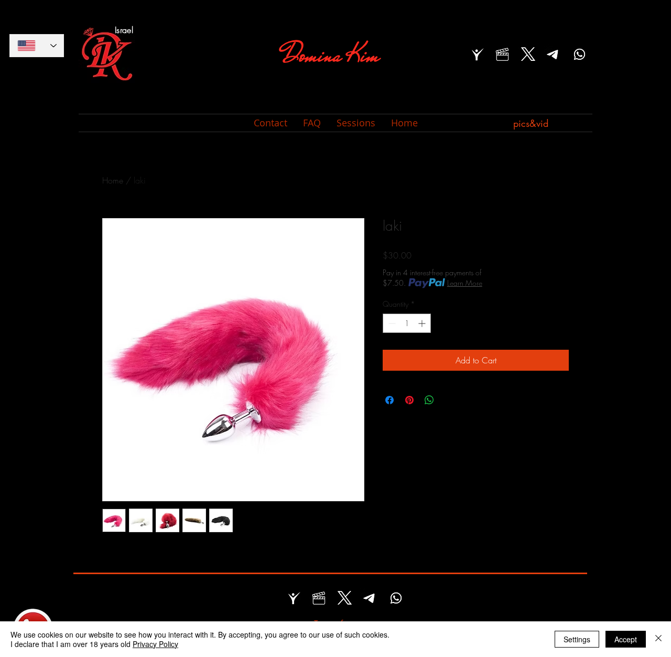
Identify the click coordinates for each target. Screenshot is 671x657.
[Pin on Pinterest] (409, 400)
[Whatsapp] (579, 54)
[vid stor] (502, 54)
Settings (577, 639)
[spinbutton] (406, 323)
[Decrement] (390, 323)
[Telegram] (554, 54)
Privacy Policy (155, 644)
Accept (625, 639)
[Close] (658, 639)
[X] (528, 54)
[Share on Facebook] (389, 400)
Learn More (464, 283)
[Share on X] (449, 400)
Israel (124, 30)
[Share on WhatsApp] (429, 400)
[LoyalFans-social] (477, 54)
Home (112, 180)
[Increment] (422, 323)
